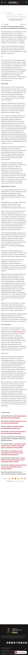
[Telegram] (10, 643)
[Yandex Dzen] (24, 643)
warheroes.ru (14, 653)
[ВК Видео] (14, 643)
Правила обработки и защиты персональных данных (7, 648)
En (5, 2)
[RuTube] (17, 643)
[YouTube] (19, 643)
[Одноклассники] (21, 643)
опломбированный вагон (18, 331)
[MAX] (7, 643)
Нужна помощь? (22, 652)
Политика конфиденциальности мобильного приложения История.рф (8, 651)
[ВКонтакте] (12, 643)
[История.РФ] (14, 2)
